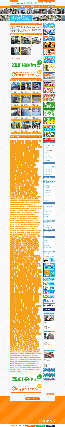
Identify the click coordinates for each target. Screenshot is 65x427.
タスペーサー (23, 182)
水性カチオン (22, 321)
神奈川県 (33, 335)
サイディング (24, 164)
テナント (22, 184)
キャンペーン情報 (48, 150)
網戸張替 (21, 345)
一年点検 (27, 218)
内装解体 (33, 226)
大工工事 (15, 266)
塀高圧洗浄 (25, 250)
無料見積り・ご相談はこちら (32, 398)
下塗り (24, 220)
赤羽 (28, 353)
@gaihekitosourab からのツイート (47, 380)
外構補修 (29, 264)
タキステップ (13, 182)
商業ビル (19, 238)
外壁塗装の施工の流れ (48, 185)
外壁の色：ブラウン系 (25, 256)
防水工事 (34, 363)
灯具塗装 (33, 331)
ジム (16, 176)
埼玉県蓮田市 (13, 248)
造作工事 (25, 355)
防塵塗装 (26, 363)
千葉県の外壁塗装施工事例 (48, 171)
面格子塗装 (31, 367)
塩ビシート (15, 252)
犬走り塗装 (33, 333)
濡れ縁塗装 (28, 331)
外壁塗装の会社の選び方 (48, 227)
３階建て (18, 371)
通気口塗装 (20, 355)
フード (19, 206)
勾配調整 (27, 228)
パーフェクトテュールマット (28, 196)
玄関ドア (12, 335)
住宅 (36, 222)
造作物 (30, 355)
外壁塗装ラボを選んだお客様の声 (49, 145)
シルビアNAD (30, 172)
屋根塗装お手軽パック (48, 216)
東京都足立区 (13, 315)
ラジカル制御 (33, 214)
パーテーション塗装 (33, 194)
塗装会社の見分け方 (47, 225)
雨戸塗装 (28, 365)
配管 (35, 357)
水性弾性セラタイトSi (21, 325)
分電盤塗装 (22, 228)
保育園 (40, 222)
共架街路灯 (23, 224)
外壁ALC (32, 252)
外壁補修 (17, 264)
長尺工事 (37, 361)
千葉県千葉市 (25, 230)
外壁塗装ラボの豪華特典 (48, 152)
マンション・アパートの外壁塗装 (49, 166)
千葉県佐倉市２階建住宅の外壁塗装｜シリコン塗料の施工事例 (36, 45)
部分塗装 (27, 357)
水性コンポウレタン (37, 321)
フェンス (27, 204)
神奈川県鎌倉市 (26, 341)
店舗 (30, 278)
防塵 (23, 363)
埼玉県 (22, 240)
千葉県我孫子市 (31, 232)
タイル (30, 178)
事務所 (36, 220)
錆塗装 (18, 361)
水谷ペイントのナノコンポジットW (22, 327)
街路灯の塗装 (27, 351)
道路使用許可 (34, 355)
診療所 (16, 353)
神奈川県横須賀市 (26, 339)
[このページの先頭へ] (50, 395)
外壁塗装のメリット (18, 262)
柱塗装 (22, 317)
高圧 (24, 369)
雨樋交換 (35, 365)
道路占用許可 (13, 357)
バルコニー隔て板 (23, 192)
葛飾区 (34, 349)
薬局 (16, 351)
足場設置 (35, 353)
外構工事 (24, 264)
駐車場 (12, 369)
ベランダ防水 (33, 208)
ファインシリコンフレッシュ (35, 200)
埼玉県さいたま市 (27, 240)
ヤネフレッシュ (35, 212)
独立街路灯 (38, 333)
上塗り (20, 220)
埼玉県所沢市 (13, 246)
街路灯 (22, 351)
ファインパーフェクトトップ (24, 202)
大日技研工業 (20, 266)
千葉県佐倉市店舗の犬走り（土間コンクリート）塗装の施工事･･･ (15, 56)
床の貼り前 (22, 278)
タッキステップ (29, 182)
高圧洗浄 (28, 369)
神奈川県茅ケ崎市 (13, 341)
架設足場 (18, 317)
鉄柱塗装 (19, 359)
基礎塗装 (18, 240)
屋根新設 (12, 274)
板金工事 (38, 315)
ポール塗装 (28, 210)
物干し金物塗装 (24, 333)
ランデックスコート (14, 216)
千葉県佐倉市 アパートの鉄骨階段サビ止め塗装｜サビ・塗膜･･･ (26, 56)
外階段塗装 (37, 264)
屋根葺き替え (17, 274)
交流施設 (12, 222)
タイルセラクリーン (35, 178)
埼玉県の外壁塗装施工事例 (48, 169)
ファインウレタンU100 (14, 200)
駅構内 (40, 367)
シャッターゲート (27, 170)
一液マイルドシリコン (33, 218)
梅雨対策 (34, 317)
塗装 (11, 252)
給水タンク (37, 343)
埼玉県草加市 (37, 246)
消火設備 (27, 329)
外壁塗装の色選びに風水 (48, 180)
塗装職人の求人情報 (47, 160)
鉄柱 (16, 359)
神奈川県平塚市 (13, 339)
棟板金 (12, 319)
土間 (26, 238)
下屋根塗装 (28, 220)
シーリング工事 (31, 174)
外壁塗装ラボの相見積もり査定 (49, 256)
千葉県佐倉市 (36, 228)
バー (32, 192)
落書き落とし (29, 349)
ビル (11, 198)
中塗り (33, 220)
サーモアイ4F (26, 166)
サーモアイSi (31, 166)
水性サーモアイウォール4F (15, 323)
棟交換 (38, 317)
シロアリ (35, 172)
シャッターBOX (13, 170)
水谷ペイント (13, 327)
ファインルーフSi (13, 204)
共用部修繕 (36, 224)
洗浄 (38, 327)
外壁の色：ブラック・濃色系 (34, 256)
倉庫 (16, 224)
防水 (30, 363)
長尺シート (25, 361)
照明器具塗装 (13, 333)
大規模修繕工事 (35, 266)
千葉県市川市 (25, 232)
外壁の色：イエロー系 (14, 254)
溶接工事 (12, 331)
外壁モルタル (37, 260)
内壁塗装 (16, 226)
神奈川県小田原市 (26, 337)
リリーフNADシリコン (33, 216)
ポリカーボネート (17, 210)
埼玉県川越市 (24, 244)
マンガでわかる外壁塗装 (48, 231)
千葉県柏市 (12, 234)
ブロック (28, 206)
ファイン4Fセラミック (21, 198)
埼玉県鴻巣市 (35, 248)
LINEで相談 (40, 425)
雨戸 (24, 365)
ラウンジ (27, 214)
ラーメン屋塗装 (21, 216)
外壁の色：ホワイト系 (30, 258)
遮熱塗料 (23, 357)
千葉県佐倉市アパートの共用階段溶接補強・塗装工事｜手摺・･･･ (15, 45)
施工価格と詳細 (15, 93)
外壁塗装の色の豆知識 (48, 247)
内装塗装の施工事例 (47, 174)
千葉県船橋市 (36, 234)
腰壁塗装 (26, 347)
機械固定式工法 (26, 319)
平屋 (36, 276)
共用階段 (12, 226)
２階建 (12, 371)
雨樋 (31, 365)
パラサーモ (12, 194)
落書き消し (24, 349)
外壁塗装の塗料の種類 (48, 192)
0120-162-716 (50, 3)
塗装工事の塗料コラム (48, 242)
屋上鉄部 (21, 270)
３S (15, 371)
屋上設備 (17, 270)
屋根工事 (39, 272)
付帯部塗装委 (32, 222)
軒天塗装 (16, 355)
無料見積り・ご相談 (31, 425)
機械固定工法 (20, 319)
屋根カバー (38, 270)
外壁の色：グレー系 (31, 254)
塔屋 (29, 250)
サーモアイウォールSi (14, 168)
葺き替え (38, 349)
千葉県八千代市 (13, 230)
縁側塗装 (12, 347)
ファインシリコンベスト (14, 202)
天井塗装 (12, 268)
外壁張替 (36, 262)
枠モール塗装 (13, 317)
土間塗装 (30, 238)
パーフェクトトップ (38, 196)
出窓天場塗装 (17, 228)
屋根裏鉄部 (22, 274)
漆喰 (16, 331)
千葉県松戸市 (37, 232)
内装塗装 (24, 226)
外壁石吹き (12, 264)
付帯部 (16, 222)
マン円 (20, 212)
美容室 (16, 347)
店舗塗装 (38, 278)
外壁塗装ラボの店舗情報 (48, 157)
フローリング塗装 (13, 206)
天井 (40, 266)
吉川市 (38, 236)
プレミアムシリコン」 (22, 208)
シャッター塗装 (34, 170)
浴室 (15, 329)
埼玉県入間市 (19, 242)
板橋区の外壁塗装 (32, 315)
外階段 (33, 264)
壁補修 (24, 252)
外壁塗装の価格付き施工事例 (49, 164)
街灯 (19, 351)
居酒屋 (32, 268)
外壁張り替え (31, 262)
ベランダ (28, 208)
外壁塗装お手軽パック (48, 200)
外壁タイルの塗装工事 (48, 197)
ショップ (19, 172)
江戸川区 (30, 327)
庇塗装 (14, 278)
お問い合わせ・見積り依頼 (48, 253)
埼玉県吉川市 (30, 242)
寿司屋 (28, 268)
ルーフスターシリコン (20, 218)
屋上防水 (26, 270)
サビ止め (29, 164)
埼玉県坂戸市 (13, 244)
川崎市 (37, 274)
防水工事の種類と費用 (48, 214)
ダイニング (12, 184)
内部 (36, 226)
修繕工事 (12, 224)
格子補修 (30, 317)
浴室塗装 (19, 329)
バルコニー (17, 192)
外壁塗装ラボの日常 (47, 245)
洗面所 (12, 329)
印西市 (18, 236)
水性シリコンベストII (33, 323)
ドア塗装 (17, 186)
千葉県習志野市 (29, 234)
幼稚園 (39, 276)
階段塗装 (16, 365)
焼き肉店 (37, 331)
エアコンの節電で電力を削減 (49, 234)
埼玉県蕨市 (18, 248)
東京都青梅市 (26, 315)
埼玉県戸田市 (36, 244)
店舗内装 (34, 278)
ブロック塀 (33, 206)
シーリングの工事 (24, 174)
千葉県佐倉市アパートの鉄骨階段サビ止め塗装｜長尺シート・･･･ (26, 45)
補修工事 (37, 351)
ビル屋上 (15, 198)
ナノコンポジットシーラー (24, 188)
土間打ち (34, 238)
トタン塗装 (36, 184)
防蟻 (38, 363)
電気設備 (21, 367)
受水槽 (35, 236)
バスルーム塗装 (34, 190)
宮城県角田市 (20, 268)
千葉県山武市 (19, 232)
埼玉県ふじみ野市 (34, 240)
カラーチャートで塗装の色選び (49, 233)
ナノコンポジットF (23, 186)
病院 (25, 335)
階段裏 (21, 365)
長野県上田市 (13, 363)
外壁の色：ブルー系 (14, 258)
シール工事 (12, 176)
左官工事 (19, 276)
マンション (33, 210)
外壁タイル (26, 260)
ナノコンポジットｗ (33, 188)
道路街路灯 (18, 357)
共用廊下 (28, 224)
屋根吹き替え (30, 272)
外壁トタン (31, 260)
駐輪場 (21, 369)
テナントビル (27, 184)
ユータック (12, 214)
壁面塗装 (28, 252)
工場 (11, 276)
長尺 (21, 361)
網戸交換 (17, 345)
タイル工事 (26, 180)
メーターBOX (24, 212)
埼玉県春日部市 (19, 246)
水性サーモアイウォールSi (25, 323)
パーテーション (26, 194)
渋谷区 (31, 329)
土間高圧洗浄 (13, 240)
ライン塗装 (17, 214)
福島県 (12, 343)
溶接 (37, 329)
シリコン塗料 (24, 172)
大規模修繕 (29, 266)
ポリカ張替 (23, 210)
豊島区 (19, 353)
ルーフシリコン (13, 218)
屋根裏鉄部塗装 (28, 274)
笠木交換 (28, 343)
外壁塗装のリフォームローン (49, 147)
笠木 (24, 343)
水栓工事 (36, 325)
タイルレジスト (20, 180)
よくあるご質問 (47, 155)
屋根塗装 (35, 272)
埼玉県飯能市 (29, 248)
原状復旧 (26, 236)
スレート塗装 (21, 176)
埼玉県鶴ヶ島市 (13, 250)
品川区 (12, 238)
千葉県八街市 (19, 230)
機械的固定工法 (38, 319)
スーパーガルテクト (28, 176)
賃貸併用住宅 (24, 353)
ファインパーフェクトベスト (34, 202)
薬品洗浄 (12, 351)
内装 (20, 226)
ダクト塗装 (17, 184)
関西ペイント (19, 363)
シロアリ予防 (13, 174)
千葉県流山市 (18, 234)
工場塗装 (15, 276)
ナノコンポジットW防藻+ (15, 188)
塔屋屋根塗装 (34, 250)
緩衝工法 (26, 345)
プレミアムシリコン (14, 208)
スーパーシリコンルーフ (36, 176)
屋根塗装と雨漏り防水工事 (48, 204)
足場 (31, 353)
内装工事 (28, 226)
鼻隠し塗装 (37, 369)
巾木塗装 (24, 276)
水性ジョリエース (13, 325)
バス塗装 (12, 192)
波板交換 (34, 327)
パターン (36, 192)
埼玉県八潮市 (24, 242)
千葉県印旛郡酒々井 (32, 230)
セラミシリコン (19, 178)
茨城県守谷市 (13, 349)
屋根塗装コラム (47, 240)
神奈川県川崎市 (33, 337)
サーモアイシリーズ (22, 168)
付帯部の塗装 (21, 222)
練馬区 (30, 345)
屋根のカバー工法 (47, 209)
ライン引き (22, 214)
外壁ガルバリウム (38, 258)
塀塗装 (21, 250)
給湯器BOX (12, 345)
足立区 (39, 353)
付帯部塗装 (26, 222)
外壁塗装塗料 (25, 262)
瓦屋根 (22, 335)
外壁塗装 (12, 262)
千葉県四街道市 (13, 232)
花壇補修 (35, 347)
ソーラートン (25, 178)
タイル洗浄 (31, 180)
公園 (19, 224)
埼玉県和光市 (36, 242)
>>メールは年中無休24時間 (49, 325)
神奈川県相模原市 (33, 339)
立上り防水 (20, 343)
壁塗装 (20, 252)
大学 (11, 266)
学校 (16, 268)
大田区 (25, 266)
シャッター (35, 168)
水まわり (12, 321)
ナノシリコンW (13, 190)
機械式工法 (32, 319)
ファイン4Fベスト (29, 198)
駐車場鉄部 (16, 369)
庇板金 (18, 278)
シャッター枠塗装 (13, 172)
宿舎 (24, 268)
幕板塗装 (32, 276)
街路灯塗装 (32, 351)
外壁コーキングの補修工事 (48, 195)
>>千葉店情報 (50, 366)
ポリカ (12, 210)
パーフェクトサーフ (20, 196)
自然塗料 (30, 347)
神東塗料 (32, 341)
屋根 (34, 270)
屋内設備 (30, 270)
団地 (23, 238)
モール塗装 (30, 212)
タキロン (18, 182)
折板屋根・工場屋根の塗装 (48, 211)
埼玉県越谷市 (24, 248)
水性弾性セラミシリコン (30, 325)
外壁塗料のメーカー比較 (48, 190)
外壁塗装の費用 (47, 187)
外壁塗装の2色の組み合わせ (49, 182)
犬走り (29, 333)
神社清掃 (36, 341)
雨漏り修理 (17, 367)
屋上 (35, 268)
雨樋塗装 (12, 367)
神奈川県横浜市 (19, 339)
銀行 (14, 361)
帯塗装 (28, 276)
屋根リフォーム (19, 272)
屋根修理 (25, 272)
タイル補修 (36, 180)
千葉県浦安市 (24, 234)
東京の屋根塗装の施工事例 (48, 206)
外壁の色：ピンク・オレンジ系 (15, 256)
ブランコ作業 (24, 206)
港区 (34, 329)
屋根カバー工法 (13, 272)
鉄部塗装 (24, 359)
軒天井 (12, 355)
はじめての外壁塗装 (47, 222)
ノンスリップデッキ (20, 190)
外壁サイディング (20, 260)
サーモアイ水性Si (29, 168)
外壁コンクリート (13, 260)
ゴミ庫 (20, 164)
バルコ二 (28, 192)
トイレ (32, 184)
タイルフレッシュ (13, 180)
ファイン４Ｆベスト (21, 204)
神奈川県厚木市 (13, 337)
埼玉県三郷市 (13, 242)
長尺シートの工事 (31, 361)
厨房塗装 (30, 236)
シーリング (18, 174)
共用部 (32, 224)
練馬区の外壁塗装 (35, 345)
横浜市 (16, 319)
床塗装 (27, 278)
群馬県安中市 (21, 347)
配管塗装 (39, 357)
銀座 (11, 361)
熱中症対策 (18, 333)
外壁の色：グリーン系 (22, 254)
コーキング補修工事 (14, 164)
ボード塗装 (39, 208)
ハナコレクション (27, 190)
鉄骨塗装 (28, 359)
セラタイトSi (13, 178)
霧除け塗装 (26, 367)
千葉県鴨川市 (13, 236)
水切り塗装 (17, 321)
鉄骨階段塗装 (38, 359)
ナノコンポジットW (31, 186)
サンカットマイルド (14, 166)
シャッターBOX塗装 (20, 170)
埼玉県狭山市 (31, 246)
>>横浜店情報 (50, 347)
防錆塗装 (12, 365)
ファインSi (35, 198)
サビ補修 (34, 164)
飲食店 (36, 367)
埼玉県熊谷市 (25, 246)
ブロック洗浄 (39, 206)
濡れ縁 (24, 331)
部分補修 (32, 357)
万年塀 (16, 220)
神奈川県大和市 (19, 337)
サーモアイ (20, 166)
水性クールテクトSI (29, 321)
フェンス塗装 (32, 204)
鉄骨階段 (33, 359)
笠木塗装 (32, 343)
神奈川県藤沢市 (20, 341)
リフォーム (26, 216)
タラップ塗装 (35, 182)
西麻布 (12, 353)
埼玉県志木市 (30, 244)
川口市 (34, 274)
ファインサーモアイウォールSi (24, 200)
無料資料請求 (50, 425)
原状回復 (21, 236)
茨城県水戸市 (19, 349)
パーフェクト (13, 196)
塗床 (38, 250)
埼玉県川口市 (19, 244)
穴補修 (16, 343)
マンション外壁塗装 (14, 212)
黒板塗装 (32, 369)
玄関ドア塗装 (17, 335)
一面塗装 (12, 220)
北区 (31, 228)
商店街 (16, 238)
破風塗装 (29, 335)
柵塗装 (26, 317)
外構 (21, 264)
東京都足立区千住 (19, 315)
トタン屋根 (12, 186)
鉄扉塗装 (12, 359)
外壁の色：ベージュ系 (22, 258)
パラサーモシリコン (19, 194)
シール (36, 174)
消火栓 (23, 329)
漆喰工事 (19, 331)
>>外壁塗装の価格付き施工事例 (15, 58)
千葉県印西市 (39, 230)
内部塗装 (12, 228)
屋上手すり (12, 270)
